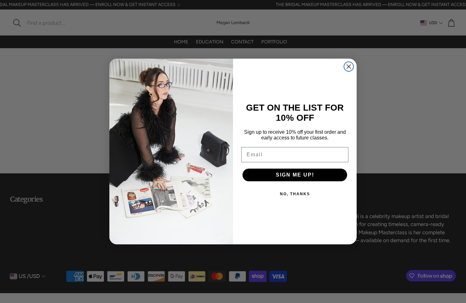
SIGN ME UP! (295, 174)
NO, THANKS (295, 194)
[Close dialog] (348, 66)
